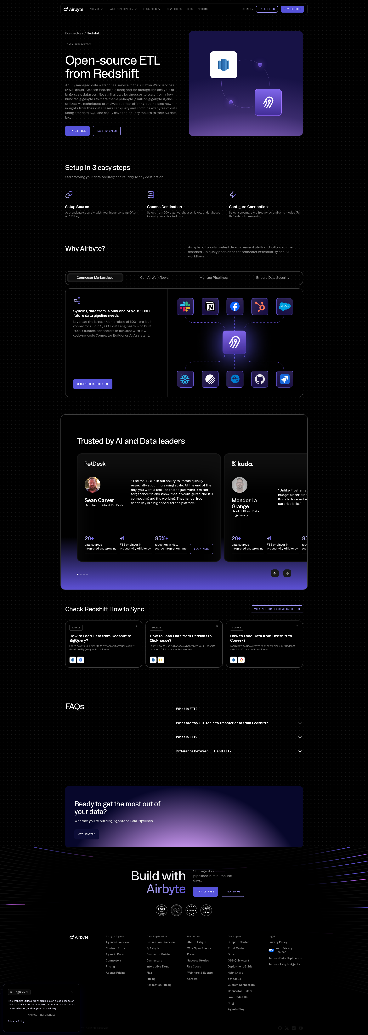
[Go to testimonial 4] (87, 574)
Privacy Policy (278, 942)
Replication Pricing (159, 984)
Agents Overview (117, 942)
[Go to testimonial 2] (81, 574)
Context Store (115, 948)
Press (191, 954)
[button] (97, 9)
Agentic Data (115, 954)
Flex (149, 972)
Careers (192, 978)
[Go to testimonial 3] (84, 574)
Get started (86, 834)
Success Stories (198, 960)
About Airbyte (197, 942)
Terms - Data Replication (285, 958)
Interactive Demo (157, 966)
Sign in (247, 9)
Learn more (201, 548)
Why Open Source (199, 948)
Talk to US (232, 891)
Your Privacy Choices (283, 950)
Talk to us (267, 9)
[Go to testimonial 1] (77, 574)
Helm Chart (235, 972)
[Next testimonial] (287, 573)
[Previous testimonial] (275, 573)
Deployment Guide (240, 966)
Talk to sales (107, 130)
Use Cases (194, 966)
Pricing (202, 9)
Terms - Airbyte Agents (284, 964)
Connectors (174, 9)
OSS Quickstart (238, 960)
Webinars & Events (200, 972)
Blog (231, 1003)
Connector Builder (158, 954)
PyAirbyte (152, 948)
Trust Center (236, 948)
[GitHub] (280, 1028)
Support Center (238, 942)
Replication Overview (160, 942)
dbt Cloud (234, 978)
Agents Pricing (116, 972)
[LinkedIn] (294, 1028)
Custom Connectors (241, 984)
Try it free (292, 9)
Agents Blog (236, 1009)
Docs (190, 9)
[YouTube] (300, 1028)
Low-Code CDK (238, 997)
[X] (287, 1028)
